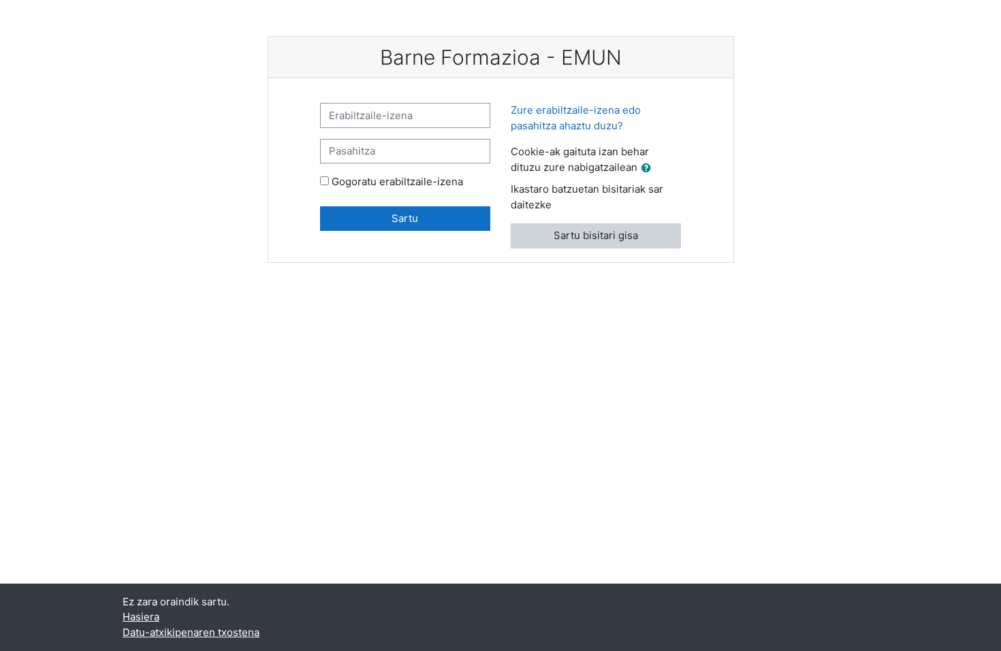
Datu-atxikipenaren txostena (191, 632)
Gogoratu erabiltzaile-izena (397, 181)
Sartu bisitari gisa (596, 235)
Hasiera (141, 616)
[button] (649, 168)
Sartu (405, 218)
